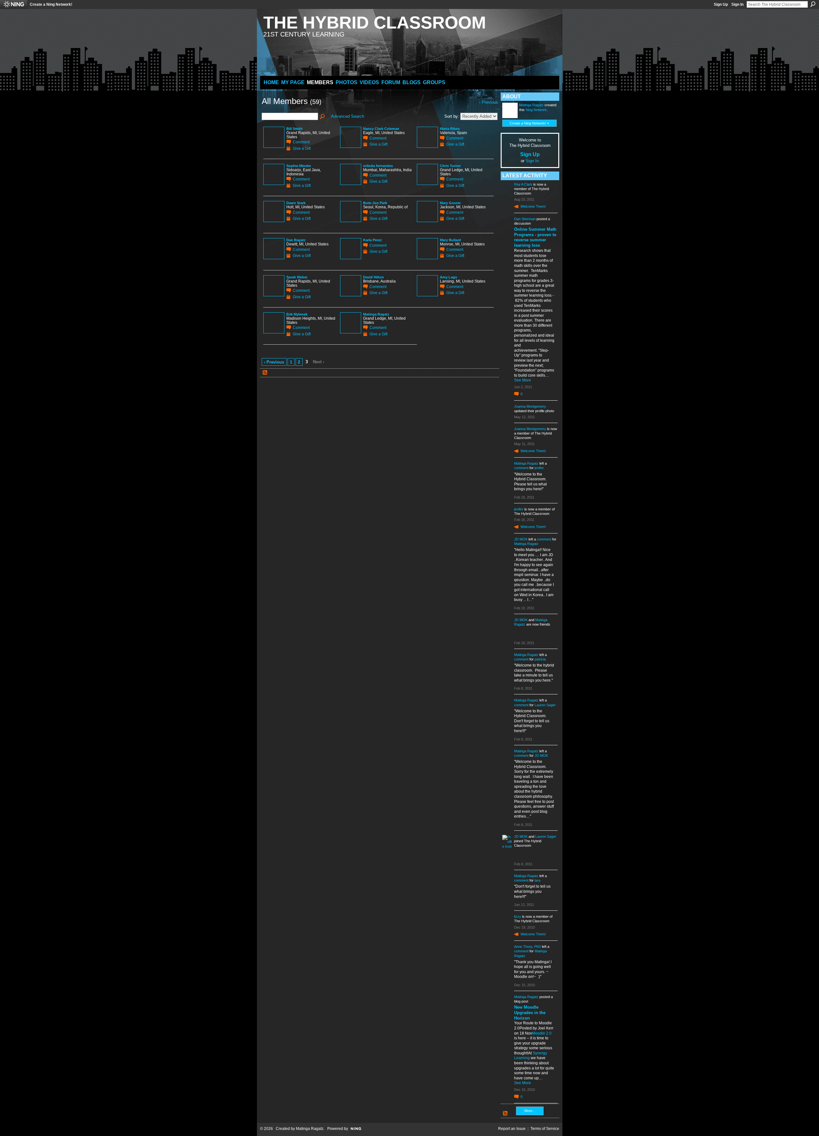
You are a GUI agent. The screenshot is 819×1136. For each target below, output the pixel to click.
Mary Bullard (450, 240)
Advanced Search (347, 116)
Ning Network (536, 110)
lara (537, 880)
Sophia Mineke (298, 166)
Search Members (323, 117)
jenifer (539, 468)
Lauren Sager (545, 705)
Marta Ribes (450, 129)
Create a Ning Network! (51, 4)
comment (521, 468)
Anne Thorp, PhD (527, 946)
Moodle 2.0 (542, 1033)
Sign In (737, 4)
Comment (301, 142)
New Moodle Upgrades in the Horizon (529, 1012)
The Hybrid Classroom (374, 22)
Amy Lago (448, 277)
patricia (540, 659)
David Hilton (373, 277)
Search (812, 4)
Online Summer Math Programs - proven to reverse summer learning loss (535, 237)
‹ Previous (274, 362)
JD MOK (521, 539)
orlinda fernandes (378, 166)
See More (522, 380)
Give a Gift (302, 148)
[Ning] (13, 4)
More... (529, 1111)
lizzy (517, 916)
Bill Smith (294, 129)
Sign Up (721, 4)
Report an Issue (512, 1128)
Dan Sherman (525, 219)
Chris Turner (450, 166)
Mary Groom (450, 203)
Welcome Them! (533, 206)
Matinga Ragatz (376, 314)
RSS (265, 373)
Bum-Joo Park (375, 203)
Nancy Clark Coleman (381, 129)
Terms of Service (544, 1128)
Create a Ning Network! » (529, 123)
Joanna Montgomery (530, 406)
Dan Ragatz (296, 240)
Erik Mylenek (296, 314)
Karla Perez (372, 240)
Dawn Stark (296, 203)
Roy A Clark (523, 184)
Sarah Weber (296, 277)
